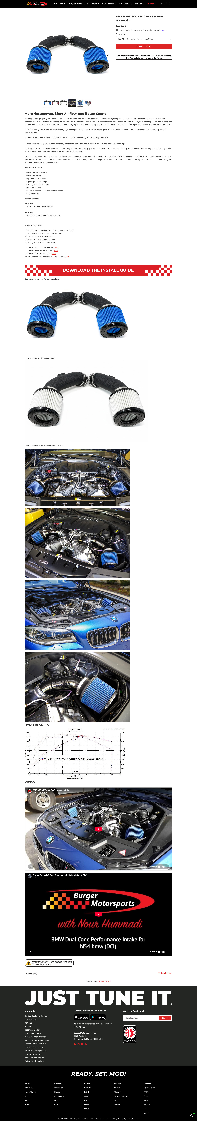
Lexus (86, 1105)
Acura (27, 1084)
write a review (105, 981)
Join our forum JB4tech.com (37, 1040)
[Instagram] (78, 1044)
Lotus (86, 1109)
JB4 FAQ (28, 1023)
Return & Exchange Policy (35, 1051)
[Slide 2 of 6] (55, 103)
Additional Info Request (34, 1058)
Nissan (117, 1105)
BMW (27, 1100)
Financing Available (33, 1033)
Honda (87, 1084)
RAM (146, 1092)
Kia (85, 1100)
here (56, 247)
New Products (31, 1019)
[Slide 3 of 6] (63, 103)
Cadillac (57, 1084)
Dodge (57, 1092)
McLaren (117, 1092)
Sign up (165, 1018)
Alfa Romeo (30, 1088)
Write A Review (164, 973)
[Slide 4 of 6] (72, 103)
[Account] (165, 4)
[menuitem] (55, 4)
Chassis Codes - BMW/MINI (36, 1044)
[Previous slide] (27, 55)
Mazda (117, 1088)
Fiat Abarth (59, 1096)
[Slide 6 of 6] (88, 103)
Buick (27, 1105)
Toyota (147, 1105)
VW (145, 1109)
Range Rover (149, 1088)
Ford (56, 1100)
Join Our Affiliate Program (36, 1037)
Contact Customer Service (36, 1016)
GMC (56, 1105)
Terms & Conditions (33, 1054)
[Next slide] (108, 55)
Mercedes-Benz (121, 1096)
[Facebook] (75, 1044)
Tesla (146, 1100)
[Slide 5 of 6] (80, 103)
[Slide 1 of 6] (47, 103)
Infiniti (86, 1092)
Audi (26, 1096)
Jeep (86, 1096)
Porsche (147, 1084)
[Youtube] (82, 1044)
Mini (115, 1100)
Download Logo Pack (34, 1047)
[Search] (161, 4)
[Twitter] (86, 1044)
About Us (29, 1026)
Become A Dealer (32, 1030)
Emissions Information (34, 1061)
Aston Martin (30, 1092)
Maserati (117, 1084)
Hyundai (87, 1088)
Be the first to (99, 981)
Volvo (146, 1113)
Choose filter (121, 34)
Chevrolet (58, 1088)
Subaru (147, 1096)
